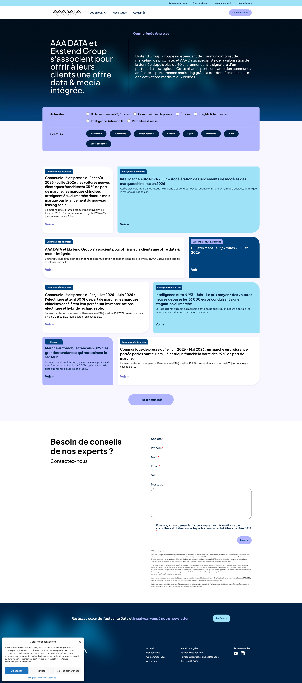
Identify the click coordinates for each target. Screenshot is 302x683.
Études (185, 114)
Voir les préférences (68, 670)
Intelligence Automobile (107, 121)
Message (158, 484)
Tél (153, 475)
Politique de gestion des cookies (41, 678)
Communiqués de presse (155, 114)
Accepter (16, 670)
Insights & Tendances (213, 114)
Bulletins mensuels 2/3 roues (110, 114)
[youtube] (236, 653)
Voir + (49, 224)
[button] (79, 641)
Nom (155, 457)
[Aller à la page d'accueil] (66, 13)
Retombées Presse (145, 121)
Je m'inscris (221, 618)
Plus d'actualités (151, 399)
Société (157, 438)
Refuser (41, 670)
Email (155, 466)
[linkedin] (243, 653)
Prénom (157, 448)
